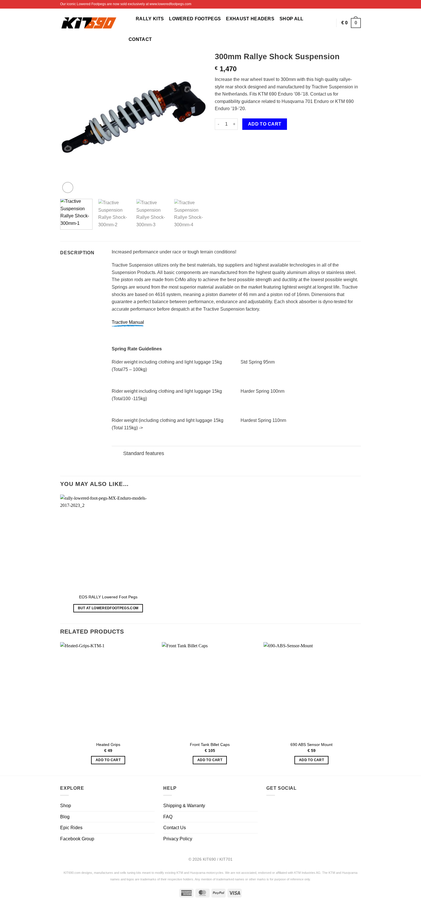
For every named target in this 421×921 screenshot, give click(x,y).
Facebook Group (77, 838)
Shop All (292, 18)
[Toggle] (117, 454)
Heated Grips (108, 744)
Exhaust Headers (250, 18)
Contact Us (174, 827)
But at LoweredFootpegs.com (108, 608)
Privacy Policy (177, 838)
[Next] (196, 121)
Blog (65, 816)
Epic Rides (71, 827)
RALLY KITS (150, 18)
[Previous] (70, 121)
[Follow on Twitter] (286, 807)
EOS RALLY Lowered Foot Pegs (108, 597)
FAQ (167, 816)
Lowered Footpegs (195, 18)
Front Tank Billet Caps (210, 744)
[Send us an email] (300, 807)
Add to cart (265, 124)
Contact (140, 39)
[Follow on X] (358, 4)
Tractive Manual (128, 322)
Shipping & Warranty (184, 805)
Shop (65, 805)
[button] (128, 18)
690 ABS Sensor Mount (311, 744)
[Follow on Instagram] (352, 4)
